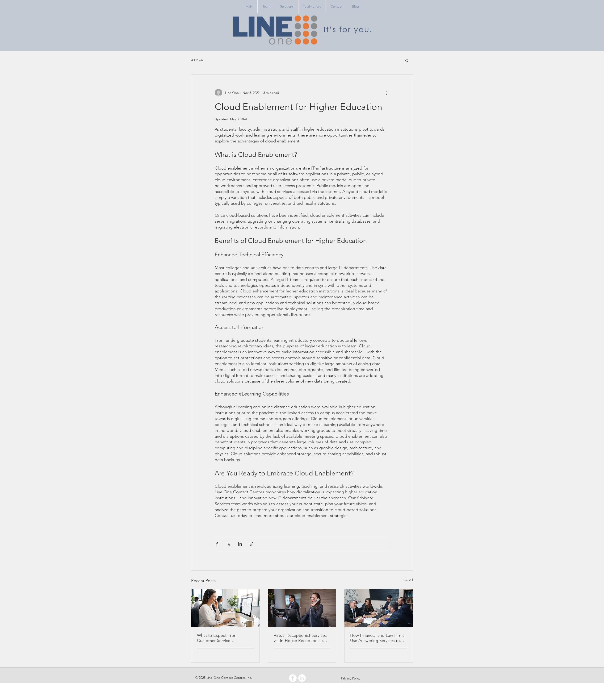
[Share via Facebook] (217, 544)
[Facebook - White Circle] (293, 678)
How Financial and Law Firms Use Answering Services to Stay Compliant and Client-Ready (377, 638)
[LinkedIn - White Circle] (302, 678)
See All (408, 580)
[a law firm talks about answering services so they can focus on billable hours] (378, 608)
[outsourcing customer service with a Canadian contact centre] (225, 608)
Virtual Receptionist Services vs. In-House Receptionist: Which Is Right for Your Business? (300, 638)
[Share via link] (251, 544)
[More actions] (386, 93)
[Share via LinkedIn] (240, 544)
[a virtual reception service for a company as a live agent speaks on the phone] (302, 608)
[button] (407, 60)
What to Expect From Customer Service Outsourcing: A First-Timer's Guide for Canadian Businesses (223, 638)
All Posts (197, 60)
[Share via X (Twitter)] (228, 544)
